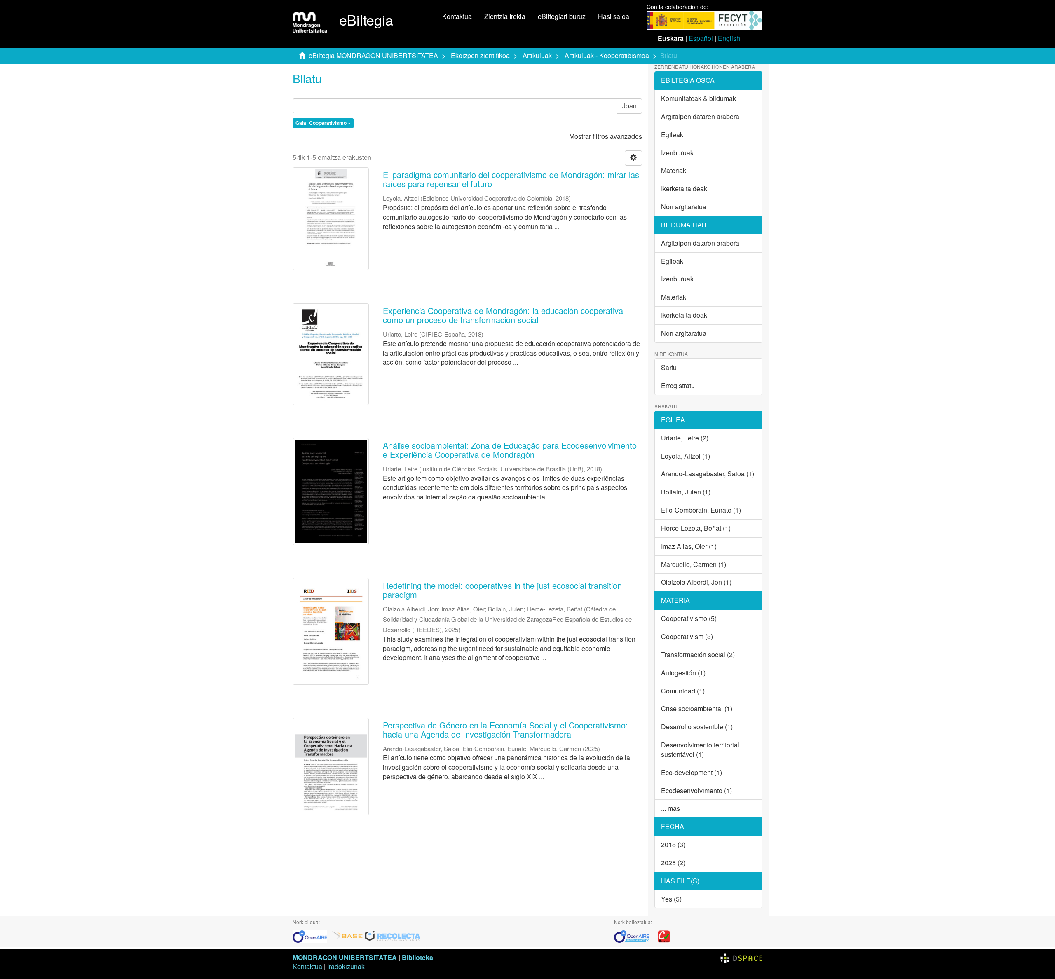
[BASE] (347, 935)
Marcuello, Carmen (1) (693, 564)
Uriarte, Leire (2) (684, 438)
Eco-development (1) (691, 772)
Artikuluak (537, 55)
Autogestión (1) (683, 672)
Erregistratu (678, 385)
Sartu (669, 367)
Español (701, 38)
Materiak (673, 170)
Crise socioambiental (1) (696, 708)
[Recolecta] (392, 935)
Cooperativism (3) (687, 636)
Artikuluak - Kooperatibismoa (607, 55)
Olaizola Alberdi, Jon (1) (696, 582)
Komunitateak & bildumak (698, 98)
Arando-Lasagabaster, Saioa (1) (707, 473)
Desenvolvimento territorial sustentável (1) (700, 749)
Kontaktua (457, 16)
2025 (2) (673, 862)
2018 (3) (673, 844)
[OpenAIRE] (312, 935)
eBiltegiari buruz (562, 16)
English (729, 38)
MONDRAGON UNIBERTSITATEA (345, 957)
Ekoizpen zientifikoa (480, 55)
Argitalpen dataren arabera (700, 116)
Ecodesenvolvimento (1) (696, 790)
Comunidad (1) (683, 691)
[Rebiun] (664, 935)
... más (670, 808)
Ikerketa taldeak (684, 188)
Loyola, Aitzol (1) (685, 456)
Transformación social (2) (698, 654)
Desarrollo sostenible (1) (697, 726)
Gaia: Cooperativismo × (323, 123)
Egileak (672, 134)
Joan (629, 105)
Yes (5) (671, 899)
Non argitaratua (683, 206)
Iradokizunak (346, 966)
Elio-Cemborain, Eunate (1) (701, 510)
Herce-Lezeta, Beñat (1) (696, 528)
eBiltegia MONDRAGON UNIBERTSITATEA (373, 55)
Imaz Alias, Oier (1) (689, 546)
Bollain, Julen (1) (685, 492)
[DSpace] (741, 957)
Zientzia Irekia (504, 16)
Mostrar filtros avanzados (605, 136)
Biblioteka (417, 957)
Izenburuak (677, 152)
